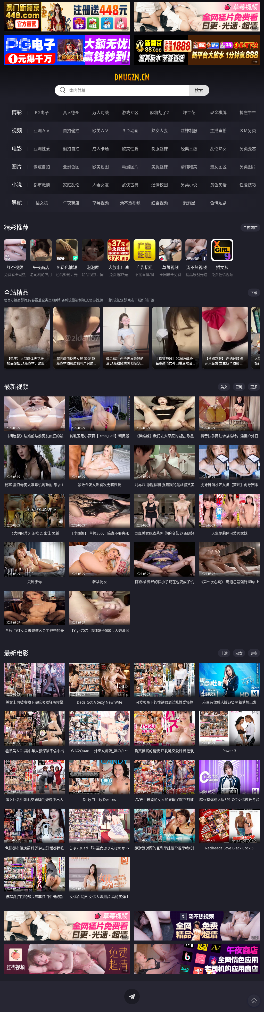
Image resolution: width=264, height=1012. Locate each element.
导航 (17, 202)
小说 (17, 184)
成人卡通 (100, 149)
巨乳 (239, 386)
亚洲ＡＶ (42, 130)
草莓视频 (100, 203)
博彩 (17, 112)
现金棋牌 (218, 112)
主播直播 (218, 130)
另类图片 (248, 167)
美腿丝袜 (159, 167)
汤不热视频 (130, 203)
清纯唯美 (189, 167)
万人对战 (100, 112)
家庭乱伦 (71, 185)
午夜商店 (71, 203)
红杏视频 (159, 203)
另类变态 (248, 149)
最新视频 (16, 386)
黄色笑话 (218, 185)
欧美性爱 (130, 149)
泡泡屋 (189, 203)
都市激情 (42, 185)
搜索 (199, 90)
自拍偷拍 (71, 130)
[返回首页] (254, 1000)
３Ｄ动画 (130, 130)
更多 (254, 386)
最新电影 (16, 653)
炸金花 (189, 112)
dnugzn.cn (132, 77)
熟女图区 (218, 167)
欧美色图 (100, 167)
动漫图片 (130, 167)
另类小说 (189, 185)
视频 (17, 130)
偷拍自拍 (71, 149)
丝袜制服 (189, 130)
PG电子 (42, 112)
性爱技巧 (248, 185)
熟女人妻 (159, 130)
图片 (17, 166)
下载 (254, 292)
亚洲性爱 (42, 149)
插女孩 (42, 203)
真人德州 (71, 112)
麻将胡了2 (159, 112)
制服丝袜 (159, 149)
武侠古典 (130, 185)
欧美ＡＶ (100, 130)
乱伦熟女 (218, 149)
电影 (17, 148)
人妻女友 (100, 185)
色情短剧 (218, 203)
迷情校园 (159, 185)
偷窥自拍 (42, 167)
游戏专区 (130, 112)
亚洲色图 (71, 167)
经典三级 (189, 149)
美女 (224, 386)
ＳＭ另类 (248, 130)
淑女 (239, 653)
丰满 (224, 653)
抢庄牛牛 (248, 112)
